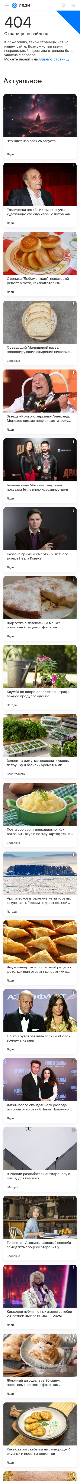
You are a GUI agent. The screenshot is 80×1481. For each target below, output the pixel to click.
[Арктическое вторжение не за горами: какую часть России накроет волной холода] (40, 884)
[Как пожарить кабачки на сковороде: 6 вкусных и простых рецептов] (40, 1434)
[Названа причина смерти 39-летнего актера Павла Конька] (40, 539)
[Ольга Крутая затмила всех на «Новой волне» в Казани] (40, 1021)
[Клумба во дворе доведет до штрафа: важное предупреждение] (40, 677)
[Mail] (14, 5)
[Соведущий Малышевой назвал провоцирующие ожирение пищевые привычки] (40, 333)
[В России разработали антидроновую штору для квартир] (40, 1159)
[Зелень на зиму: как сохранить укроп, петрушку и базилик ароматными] (40, 746)
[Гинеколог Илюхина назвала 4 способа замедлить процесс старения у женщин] (40, 1228)
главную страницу (54, 59)
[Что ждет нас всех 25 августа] (40, 126)
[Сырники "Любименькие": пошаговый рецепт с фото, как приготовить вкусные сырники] (40, 264)
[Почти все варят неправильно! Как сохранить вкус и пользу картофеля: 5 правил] (40, 815)
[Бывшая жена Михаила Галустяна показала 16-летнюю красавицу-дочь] (40, 470)
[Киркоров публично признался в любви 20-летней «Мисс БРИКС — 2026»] (40, 1297)
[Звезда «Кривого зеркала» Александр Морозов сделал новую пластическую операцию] (40, 401)
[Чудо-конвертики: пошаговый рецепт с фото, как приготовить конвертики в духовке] (40, 952)
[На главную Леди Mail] (23, 5)
